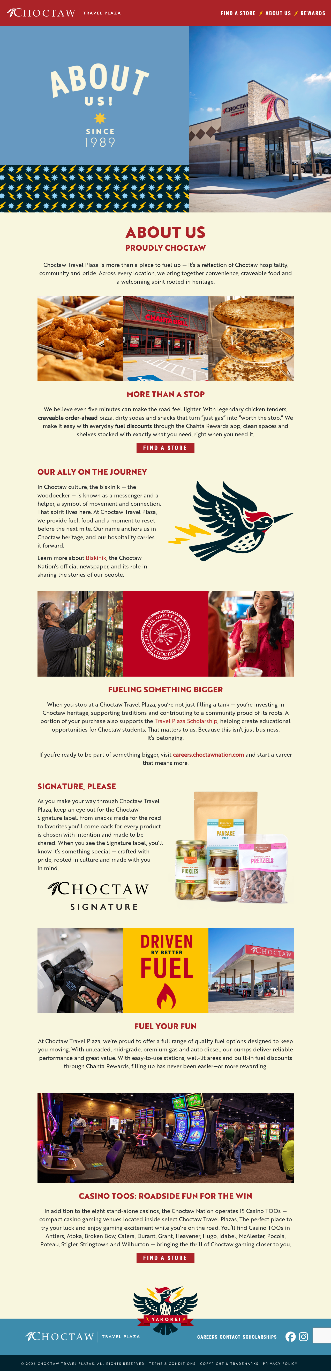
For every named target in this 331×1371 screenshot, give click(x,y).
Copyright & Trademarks (229, 1363)
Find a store (238, 13)
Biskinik (96, 558)
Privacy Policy (280, 1363)
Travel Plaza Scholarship (186, 721)
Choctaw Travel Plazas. (67, 1363)
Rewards (313, 13)
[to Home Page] (65, 13)
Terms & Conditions (172, 1363)
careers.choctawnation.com (208, 754)
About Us (278, 13)
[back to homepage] (83, 1337)
